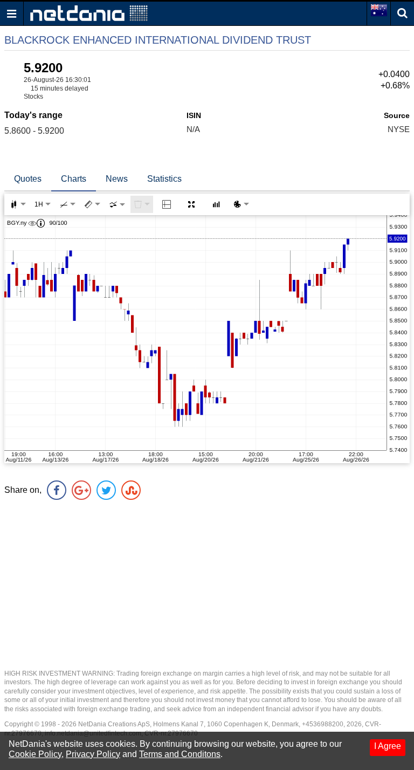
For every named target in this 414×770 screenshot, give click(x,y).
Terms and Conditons (179, 754)
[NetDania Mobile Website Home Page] (89, 12)
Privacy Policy (93, 754)
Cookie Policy (35, 754)
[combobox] (117, 204)
